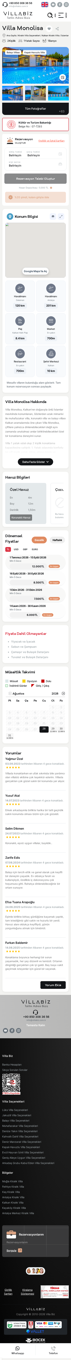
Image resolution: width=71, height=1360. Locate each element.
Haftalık (57, 540)
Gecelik (39, 540)
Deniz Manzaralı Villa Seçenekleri (21, 1141)
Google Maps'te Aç (35, 271)
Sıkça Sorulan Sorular (14, 1069)
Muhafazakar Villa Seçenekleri (20, 1125)
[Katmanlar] (53, 216)
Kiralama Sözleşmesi (27, 1291)
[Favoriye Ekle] (49, 28)
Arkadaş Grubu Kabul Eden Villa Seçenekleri (28, 1163)
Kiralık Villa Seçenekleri (29, 35)
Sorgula (11, 1250)
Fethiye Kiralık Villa (13, 1186)
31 (9, 735)
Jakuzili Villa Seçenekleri (16, 1115)
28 (44, 728)
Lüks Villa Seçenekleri (15, 1109)
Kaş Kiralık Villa (11, 1191)
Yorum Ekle (53, 985)
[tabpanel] (35, 301)
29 (53, 728)
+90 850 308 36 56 (20, 3)
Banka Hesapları (11, 1064)
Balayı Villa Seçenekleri (15, 1120)
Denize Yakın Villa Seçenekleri (20, 1131)
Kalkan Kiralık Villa (12, 1202)
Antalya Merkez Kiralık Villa (18, 1213)
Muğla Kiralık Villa (12, 1181)
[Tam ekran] (61, 216)
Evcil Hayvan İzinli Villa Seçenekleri (23, 1152)
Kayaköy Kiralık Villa (14, 1207)
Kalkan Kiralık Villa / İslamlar (55, 35)
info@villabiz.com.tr (18, 6)
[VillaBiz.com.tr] (17, 15)
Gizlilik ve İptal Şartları (51, 140)
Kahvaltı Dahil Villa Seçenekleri (20, 1136)
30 (61, 728)
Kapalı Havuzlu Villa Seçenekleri (21, 1147)
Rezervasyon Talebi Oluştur (35, 178)
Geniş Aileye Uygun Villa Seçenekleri (23, 1157)
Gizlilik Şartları (8, 1291)
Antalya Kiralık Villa (13, 1197)
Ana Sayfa (11, 35)
